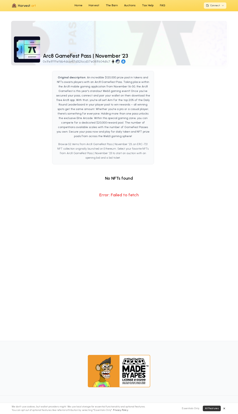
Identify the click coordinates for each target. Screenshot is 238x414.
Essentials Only (190, 408)
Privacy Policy (120, 410)
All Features (212, 408)
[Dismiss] (224, 408)
